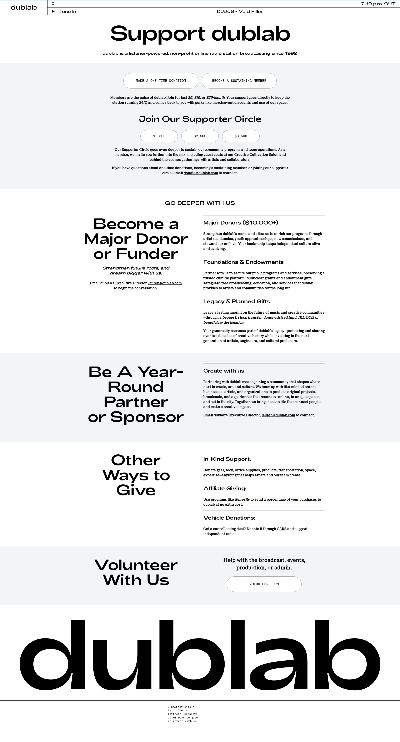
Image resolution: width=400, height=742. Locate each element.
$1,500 (159, 136)
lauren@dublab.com (165, 283)
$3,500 (241, 136)
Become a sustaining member (239, 81)
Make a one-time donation (161, 81)
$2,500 (200, 136)
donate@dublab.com (201, 173)
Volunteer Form (264, 584)
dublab (24, 7)
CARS (281, 529)
